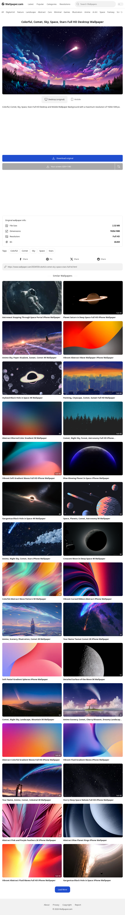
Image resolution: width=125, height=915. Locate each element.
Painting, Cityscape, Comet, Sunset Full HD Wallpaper (89, 397)
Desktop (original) (56, 99)
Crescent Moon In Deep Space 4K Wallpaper (84, 558)
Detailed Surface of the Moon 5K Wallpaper (84, 679)
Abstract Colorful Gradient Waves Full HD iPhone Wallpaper (31, 759)
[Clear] (112, 4)
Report (78, 904)
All (3, 12)
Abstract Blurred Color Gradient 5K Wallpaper (24, 438)
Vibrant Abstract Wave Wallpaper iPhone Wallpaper (88, 357)
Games (67, 12)
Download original (65, 158)
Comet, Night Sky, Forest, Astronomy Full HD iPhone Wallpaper (88, 438)
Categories (52, 4)
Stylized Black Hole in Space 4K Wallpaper (22, 397)
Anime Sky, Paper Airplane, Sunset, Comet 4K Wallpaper (29, 357)
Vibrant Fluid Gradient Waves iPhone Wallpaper (86, 759)
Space (102, 12)
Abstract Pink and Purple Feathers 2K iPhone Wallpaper (29, 840)
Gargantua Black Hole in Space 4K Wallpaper (24, 518)
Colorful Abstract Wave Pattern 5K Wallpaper (24, 599)
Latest (31, 4)
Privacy (56, 904)
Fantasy (110, 12)
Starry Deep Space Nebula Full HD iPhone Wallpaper (88, 800)
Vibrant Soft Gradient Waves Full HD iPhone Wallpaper (28, 478)
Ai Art (95, 12)
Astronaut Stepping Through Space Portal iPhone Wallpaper (31, 317)
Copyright (67, 904)
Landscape (31, 12)
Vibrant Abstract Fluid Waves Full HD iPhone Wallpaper (28, 880)
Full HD (116, 236)
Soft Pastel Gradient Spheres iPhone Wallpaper (25, 679)
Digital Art (10, 12)
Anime (87, 12)
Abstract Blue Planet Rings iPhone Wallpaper (85, 840)
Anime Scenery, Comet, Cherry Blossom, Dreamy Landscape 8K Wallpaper (92, 719)
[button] (23, 259)
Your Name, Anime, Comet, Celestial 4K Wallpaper (26, 800)
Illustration (77, 12)
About (47, 904)
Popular (40, 4)
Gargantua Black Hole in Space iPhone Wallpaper (87, 880)
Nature (20, 12)
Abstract (42, 12)
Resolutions (65, 4)
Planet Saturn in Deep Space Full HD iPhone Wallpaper (89, 317)
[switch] (120, 4)
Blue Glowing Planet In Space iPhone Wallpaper (86, 478)
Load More (62, 889)
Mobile (77, 99)
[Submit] (78, 4)
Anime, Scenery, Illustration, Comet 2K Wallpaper (26, 639)
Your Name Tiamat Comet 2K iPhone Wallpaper (86, 639)
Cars (50, 12)
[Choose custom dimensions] (119, 166)
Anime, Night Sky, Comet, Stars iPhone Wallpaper (26, 558)
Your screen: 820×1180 (61, 166)
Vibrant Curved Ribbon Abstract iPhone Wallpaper (87, 599)
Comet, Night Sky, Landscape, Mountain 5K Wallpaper (28, 719)
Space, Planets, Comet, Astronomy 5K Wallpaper (86, 518)
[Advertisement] (62, 132)
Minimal (57, 12)
